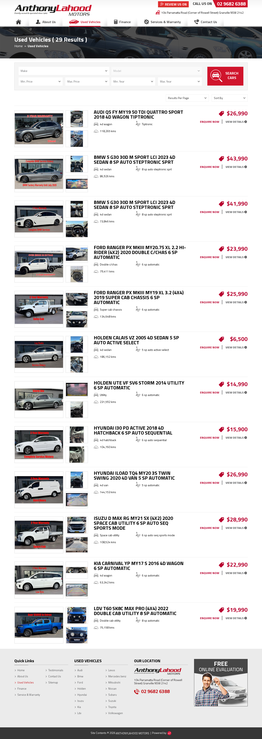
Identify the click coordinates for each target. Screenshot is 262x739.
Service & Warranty (28, 695)
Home (18, 22)
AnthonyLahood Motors (132, 733)
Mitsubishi (114, 682)
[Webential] (169, 733)
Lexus (111, 670)
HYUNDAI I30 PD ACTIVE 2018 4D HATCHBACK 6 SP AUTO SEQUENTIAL (133, 430)
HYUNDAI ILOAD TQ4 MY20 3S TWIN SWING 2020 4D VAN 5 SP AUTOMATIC (134, 475)
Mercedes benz (117, 676)
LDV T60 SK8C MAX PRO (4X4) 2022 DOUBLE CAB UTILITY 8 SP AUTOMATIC (135, 611)
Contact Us (209, 21)
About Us (49, 21)
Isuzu (80, 701)
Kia (79, 707)
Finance (125, 21)
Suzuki (112, 701)
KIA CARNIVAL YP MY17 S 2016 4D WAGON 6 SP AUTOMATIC (139, 566)
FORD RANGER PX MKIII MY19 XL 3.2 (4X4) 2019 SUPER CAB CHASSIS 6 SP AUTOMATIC (139, 297)
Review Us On (176, 4)
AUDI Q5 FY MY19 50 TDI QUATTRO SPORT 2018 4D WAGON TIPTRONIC (138, 114)
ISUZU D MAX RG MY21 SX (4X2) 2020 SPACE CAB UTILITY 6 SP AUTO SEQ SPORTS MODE (133, 523)
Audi (79, 670)
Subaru (112, 695)
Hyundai (82, 695)
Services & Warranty (166, 21)
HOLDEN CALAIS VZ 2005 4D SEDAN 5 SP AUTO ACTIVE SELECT (136, 340)
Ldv (79, 713)
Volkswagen (115, 713)
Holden (81, 689)
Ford (80, 682)
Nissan (112, 689)
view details (235, 121)
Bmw (80, 676)
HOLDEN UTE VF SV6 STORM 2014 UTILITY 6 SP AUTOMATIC (139, 385)
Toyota (112, 707)
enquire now (209, 121)
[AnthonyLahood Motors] (53, 10)
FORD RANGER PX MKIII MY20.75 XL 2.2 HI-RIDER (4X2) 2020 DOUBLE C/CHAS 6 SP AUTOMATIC (140, 252)
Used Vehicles (91, 21)
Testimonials (55, 670)
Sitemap (53, 682)
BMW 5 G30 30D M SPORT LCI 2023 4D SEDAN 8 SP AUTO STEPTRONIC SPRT (134, 159)
